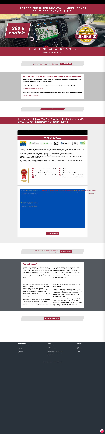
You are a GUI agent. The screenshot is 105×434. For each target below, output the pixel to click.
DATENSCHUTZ (44, 362)
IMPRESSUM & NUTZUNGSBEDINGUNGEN (55, 362)
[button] (19, 132)
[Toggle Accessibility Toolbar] (102, 431)
